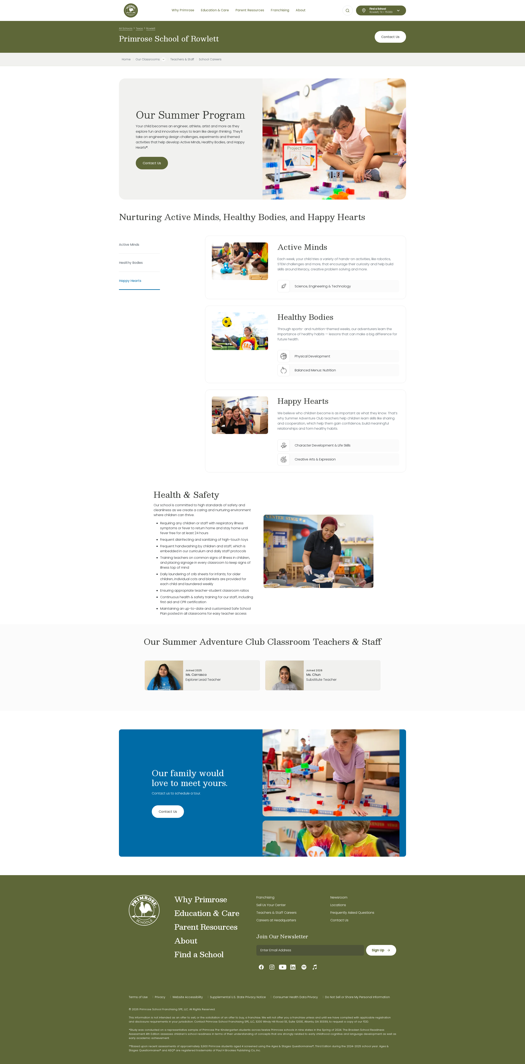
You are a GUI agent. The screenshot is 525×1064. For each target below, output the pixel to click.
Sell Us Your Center (271, 905)
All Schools (125, 28)
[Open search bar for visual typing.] (348, 11)
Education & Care (206, 913)
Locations (338, 905)
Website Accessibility (187, 997)
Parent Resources (205, 927)
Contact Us (390, 36)
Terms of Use (138, 997)
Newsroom (338, 897)
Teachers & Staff (182, 59)
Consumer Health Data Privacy (295, 997)
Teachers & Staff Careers (276, 912)
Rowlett (150, 28)
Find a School (199, 954)
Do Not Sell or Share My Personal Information (357, 997)
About (185, 940)
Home (126, 59)
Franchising (265, 897)
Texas (139, 28)
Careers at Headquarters (276, 920)
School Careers (210, 59)
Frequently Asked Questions (352, 912)
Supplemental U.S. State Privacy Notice (238, 997)
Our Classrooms (148, 59)
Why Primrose (200, 899)
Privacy (160, 997)
